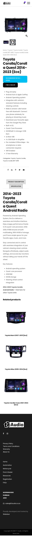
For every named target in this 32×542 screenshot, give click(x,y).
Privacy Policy (8, 444)
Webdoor (6, 514)
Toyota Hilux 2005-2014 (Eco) (16, 369)
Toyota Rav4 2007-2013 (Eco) (16, 335)
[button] (27, 26)
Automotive (7, 465)
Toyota (10, 50)
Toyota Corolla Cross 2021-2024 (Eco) (16, 404)
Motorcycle (7, 469)
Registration (7, 479)
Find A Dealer (8, 472)
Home (5, 50)
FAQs (5, 483)
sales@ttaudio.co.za (12, 503)
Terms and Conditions (11, 446)
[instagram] (7, 433)
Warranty (6, 449)
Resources (7, 476)
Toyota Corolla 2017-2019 (11, 161)
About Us (6, 452)
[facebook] (3, 433)
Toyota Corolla (17, 50)
